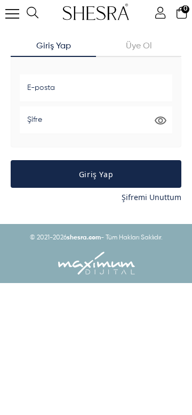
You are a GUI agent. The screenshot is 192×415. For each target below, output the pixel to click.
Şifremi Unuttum (151, 197)
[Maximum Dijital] (96, 263)
